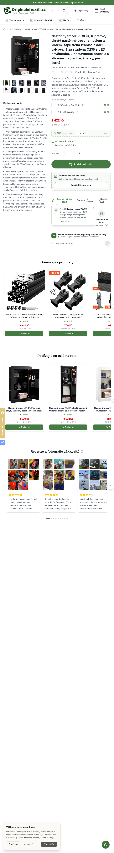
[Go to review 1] (48, 518)
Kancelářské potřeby (44, 20)
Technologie (15, 20)
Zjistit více (64, 221)
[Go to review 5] (58, 518)
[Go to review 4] (55, 518)
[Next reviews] (110, 486)
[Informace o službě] (83, 105)
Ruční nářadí (15, 29)
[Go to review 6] (60, 518)
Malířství (67, 20)
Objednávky (83, 10)
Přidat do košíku (83, 164)
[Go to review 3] (53, 518)
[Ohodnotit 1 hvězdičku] (53, 72)
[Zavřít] (93, 207)
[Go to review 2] (51, 518)
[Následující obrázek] (42, 56)
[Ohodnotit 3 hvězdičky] (62, 72)
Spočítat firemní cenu (81, 185)
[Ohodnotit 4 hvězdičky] (67, 72)
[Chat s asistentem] (106, 845)
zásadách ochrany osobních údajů (39, 838)
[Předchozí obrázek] (8, 56)
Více (82, 20)
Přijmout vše (49, 844)
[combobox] (59, 10)
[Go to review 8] (64, 518)
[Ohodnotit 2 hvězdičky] (58, 72)
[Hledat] (64, 10)
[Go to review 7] (62, 518)
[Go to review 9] (67, 518)
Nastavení (28, 844)
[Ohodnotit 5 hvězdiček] (71, 72)
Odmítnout (13, 844)
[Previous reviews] (3, 486)
